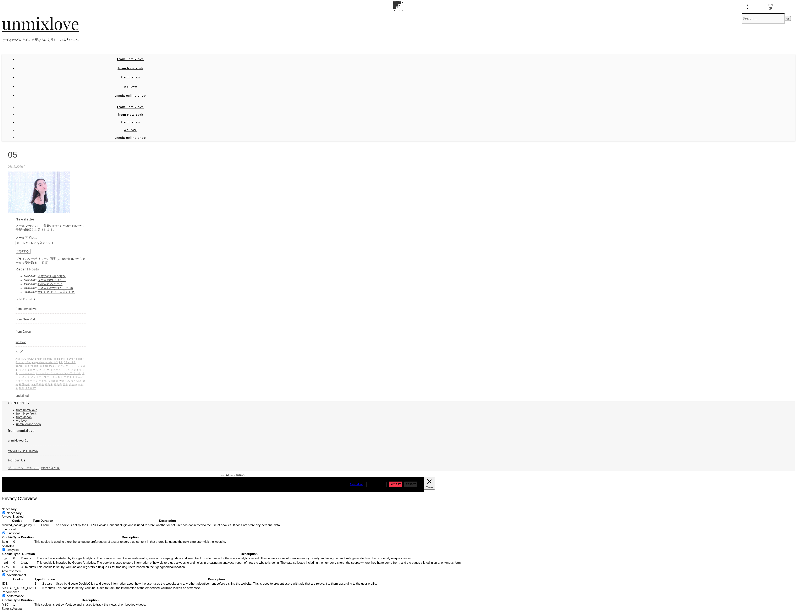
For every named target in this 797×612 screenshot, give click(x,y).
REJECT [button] (411, 484)
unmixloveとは (18, 440)
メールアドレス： (28, 237)
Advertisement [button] (11, 571)
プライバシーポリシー (23, 468)
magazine (38, 362)
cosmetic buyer (64, 359)
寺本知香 (76, 381)
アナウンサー (63, 366)
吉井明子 (29, 381)
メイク (26, 377)
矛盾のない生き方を (52, 276)
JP (770, 8)
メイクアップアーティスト (47, 377)
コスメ (66, 369)
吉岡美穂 (41, 381)
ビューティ (43, 373)
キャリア (55, 369)
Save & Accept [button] (12, 608)
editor (80, 359)
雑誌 (21, 388)
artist (39, 359)
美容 (65, 384)
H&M (27, 362)
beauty (48, 359)
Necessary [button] (9, 509)
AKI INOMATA (25, 359)
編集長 (58, 384)
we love (130, 86)
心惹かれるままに (50, 284)
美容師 (73, 384)
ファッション (58, 373)
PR (61, 362)
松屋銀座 (24, 384)
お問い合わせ (50, 468)
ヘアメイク (74, 373)
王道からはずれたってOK (55, 288)
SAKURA (70, 362)
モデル (68, 377)
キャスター (43, 369)
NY (56, 362)
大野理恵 (64, 381)
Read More (356, 484)
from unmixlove (130, 59)
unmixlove (40, 23)
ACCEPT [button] (395, 484)
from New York (130, 68)
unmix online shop (130, 95)
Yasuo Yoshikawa (42, 366)
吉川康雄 (53, 381)
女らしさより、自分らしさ (56, 292)
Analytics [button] (8, 546)
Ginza (20, 362)
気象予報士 (37, 384)
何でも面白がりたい (52, 280)
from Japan (130, 77)
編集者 (49, 384)
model (49, 362)
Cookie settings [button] (376, 484)
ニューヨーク (27, 373)
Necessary (14, 513)
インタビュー (27, 369)
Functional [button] (9, 529)
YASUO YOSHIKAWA (23, 451)
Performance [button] (10, 592)
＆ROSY (30, 388)
